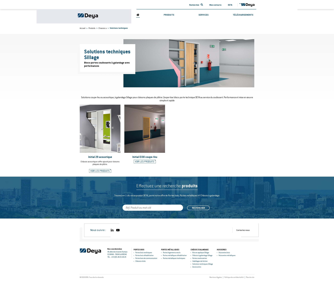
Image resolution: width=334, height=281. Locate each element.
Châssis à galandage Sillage (202, 255)
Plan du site (250, 277)
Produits (169, 14)
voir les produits (100, 170)
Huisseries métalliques (227, 255)
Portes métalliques (170, 249)
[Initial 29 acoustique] (100, 129)
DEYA (230, 5)
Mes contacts (215, 5)
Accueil (82, 28)
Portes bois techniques (143, 252)
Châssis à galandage (200, 249)
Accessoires (196, 267)
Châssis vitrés (140, 261)
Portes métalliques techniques (174, 258)
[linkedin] (112, 230)
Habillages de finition (200, 261)
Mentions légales (216, 277)
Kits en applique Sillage (200, 252)
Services (204, 14)
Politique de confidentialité (234, 277)
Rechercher (194, 5)
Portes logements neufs (171, 252)
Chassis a (103, 28)
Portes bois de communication (146, 258)
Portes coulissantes (199, 258)
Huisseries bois (224, 252)
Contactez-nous (243, 230)
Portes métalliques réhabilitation (175, 255)
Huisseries (221, 249)
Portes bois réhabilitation (144, 255)
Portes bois (139, 249)
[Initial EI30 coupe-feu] (144, 129)
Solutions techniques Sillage (202, 264)
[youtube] (118, 230)
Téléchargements (243, 14)
